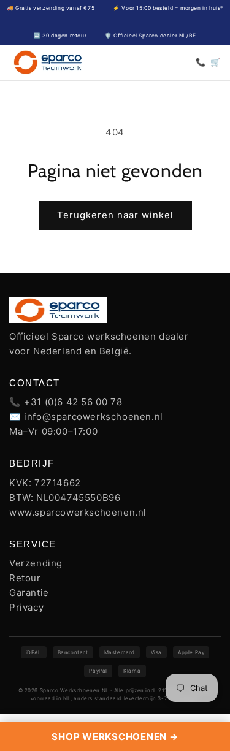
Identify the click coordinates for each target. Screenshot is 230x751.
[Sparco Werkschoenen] (48, 62)
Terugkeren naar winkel (115, 215)
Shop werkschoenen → (115, 736)
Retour (25, 578)
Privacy (26, 607)
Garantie (29, 592)
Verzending (36, 563)
